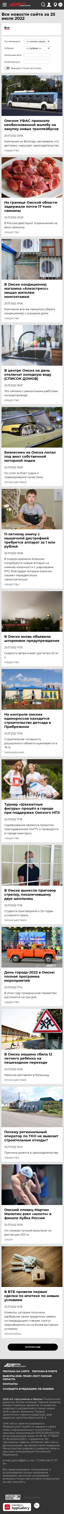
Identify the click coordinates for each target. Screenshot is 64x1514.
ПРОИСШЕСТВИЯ (15, 482)
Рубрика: (9, 48)
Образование (14, 752)
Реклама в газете (44, 1371)
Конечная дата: (12, 62)
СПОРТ (8, 1239)
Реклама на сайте (16, 1371)
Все (7, 27)
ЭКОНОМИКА (12, 1334)
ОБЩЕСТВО (11, 150)
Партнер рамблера (32, 1497)
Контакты (10, 1383)
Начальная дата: (13, 55)
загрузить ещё (32, 1347)
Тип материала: (12, 41)
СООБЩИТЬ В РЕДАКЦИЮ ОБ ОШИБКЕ (28, 1388)
